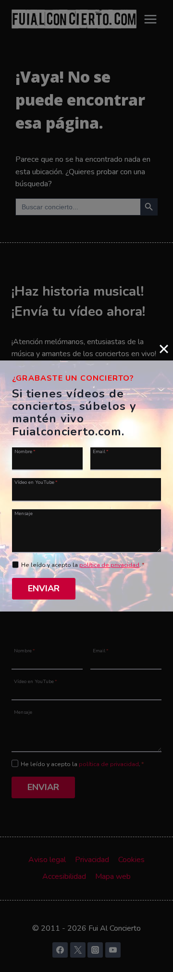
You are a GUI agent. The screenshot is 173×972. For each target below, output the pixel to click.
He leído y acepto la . (83, 565)
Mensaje (23, 513)
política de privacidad (109, 565)
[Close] (164, 349)
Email (101, 451)
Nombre (25, 451)
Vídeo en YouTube (36, 482)
